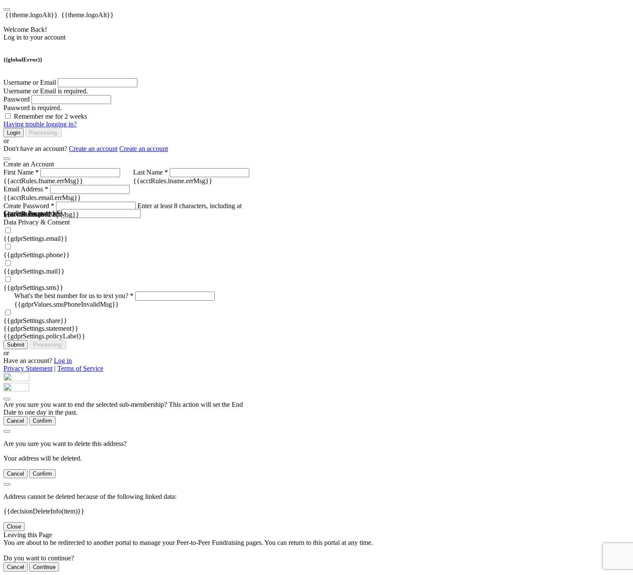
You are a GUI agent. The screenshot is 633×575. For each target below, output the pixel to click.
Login (13, 132)
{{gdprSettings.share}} (35, 320)
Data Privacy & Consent (36, 222)
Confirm (42, 421)
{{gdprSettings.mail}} (34, 271)
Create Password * (28, 205)
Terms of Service (80, 368)
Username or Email (29, 82)
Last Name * (150, 172)
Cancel (15, 421)
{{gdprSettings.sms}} (33, 287)
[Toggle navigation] (6, 9)
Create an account (93, 148)
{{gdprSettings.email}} (35, 238)
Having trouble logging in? (40, 124)
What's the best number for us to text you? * (73, 295)
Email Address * (25, 189)
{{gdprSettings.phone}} (36, 254)
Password (16, 99)
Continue (44, 566)
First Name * (21, 172)
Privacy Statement (28, 368)
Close (14, 526)
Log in (63, 360)
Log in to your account (34, 37)
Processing (44, 132)
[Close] (6, 158)
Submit (16, 344)
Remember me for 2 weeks (50, 116)
